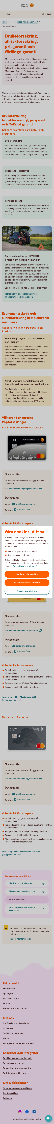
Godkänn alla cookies (27, 574)
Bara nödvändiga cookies (27, 582)
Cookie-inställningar (27, 591)
